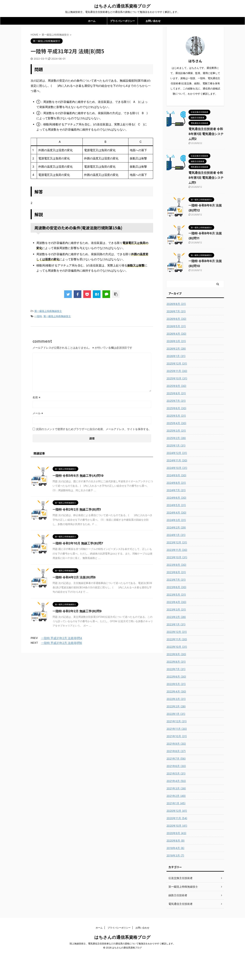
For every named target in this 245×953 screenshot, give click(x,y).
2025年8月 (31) (176, 393)
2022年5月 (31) (176, 684)
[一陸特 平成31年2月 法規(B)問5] (96, 294)
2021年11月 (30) (177, 728)
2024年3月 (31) (176, 520)
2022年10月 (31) (177, 646)
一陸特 (38, 316)
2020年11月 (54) (177, 818)
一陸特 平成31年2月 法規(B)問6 (61, 643)
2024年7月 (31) (176, 490)
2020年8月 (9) (176, 840)
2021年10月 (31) (177, 736)
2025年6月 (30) (176, 408)
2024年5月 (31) (176, 505)
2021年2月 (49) (176, 795)
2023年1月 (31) (176, 624)
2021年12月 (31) (177, 721)
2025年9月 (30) (176, 385)
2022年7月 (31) (176, 669)
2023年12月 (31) (177, 542)
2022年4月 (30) (176, 691)
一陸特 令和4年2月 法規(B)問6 (74, 577)
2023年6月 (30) (176, 587)
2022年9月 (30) (176, 654)
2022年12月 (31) (177, 631)
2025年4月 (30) (176, 423)
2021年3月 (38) (176, 788)
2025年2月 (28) (176, 438)
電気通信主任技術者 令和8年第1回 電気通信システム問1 (206, 177)
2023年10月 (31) (177, 557)
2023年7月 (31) (176, 579)
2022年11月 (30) (177, 639)
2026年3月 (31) (176, 341)
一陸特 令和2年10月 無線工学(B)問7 (78, 543)
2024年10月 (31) (177, 467)
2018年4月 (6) (175, 848)
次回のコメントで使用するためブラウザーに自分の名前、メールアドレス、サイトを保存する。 (93, 429)
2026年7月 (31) (176, 311)
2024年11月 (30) (177, 460)
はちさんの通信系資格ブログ (122, 5)
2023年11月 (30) (177, 549)
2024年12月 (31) (177, 453)
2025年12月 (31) (177, 363)
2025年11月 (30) (177, 371)
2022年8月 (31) (176, 661)
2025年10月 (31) (177, 378)
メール (38, 413)
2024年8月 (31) (176, 482)
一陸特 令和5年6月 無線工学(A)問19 (78, 475)
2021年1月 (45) (176, 803)
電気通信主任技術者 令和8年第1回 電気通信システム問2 (206, 134)
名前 (36, 397)
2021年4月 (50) (176, 781)
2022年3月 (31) (176, 699)
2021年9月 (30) (176, 743)
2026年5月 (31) (176, 326)
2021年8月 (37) (176, 751)
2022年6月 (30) (176, 676)
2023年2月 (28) (176, 617)
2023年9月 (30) (176, 564)
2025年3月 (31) (176, 430)
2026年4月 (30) (176, 333)
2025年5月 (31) (176, 415)
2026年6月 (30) (176, 318)
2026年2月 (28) (176, 348)
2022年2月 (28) (176, 706)
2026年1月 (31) (176, 356)
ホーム (92, 20)
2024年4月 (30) (176, 512)
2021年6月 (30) (176, 766)
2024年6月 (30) (176, 497)
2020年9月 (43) (176, 833)
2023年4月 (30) (176, 602)
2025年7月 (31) (176, 400)
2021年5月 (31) (176, 773)
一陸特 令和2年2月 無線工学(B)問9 (77, 611)
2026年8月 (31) (176, 303)
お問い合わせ (153, 20)
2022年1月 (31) (176, 713)
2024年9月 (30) (176, 475)
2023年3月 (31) (176, 609)
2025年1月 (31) (176, 445)
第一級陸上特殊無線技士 (48, 311)
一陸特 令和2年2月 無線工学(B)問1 (77, 509)
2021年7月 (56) (176, 758)
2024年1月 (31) (176, 535)
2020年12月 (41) (177, 810)
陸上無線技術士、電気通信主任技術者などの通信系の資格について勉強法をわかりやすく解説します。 (122, 943)
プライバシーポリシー (122, 20)
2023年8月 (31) (176, 572)
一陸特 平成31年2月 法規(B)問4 (61, 638)
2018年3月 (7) (175, 855)
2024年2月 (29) (176, 527)
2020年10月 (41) (177, 825)
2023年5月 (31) (176, 594)
